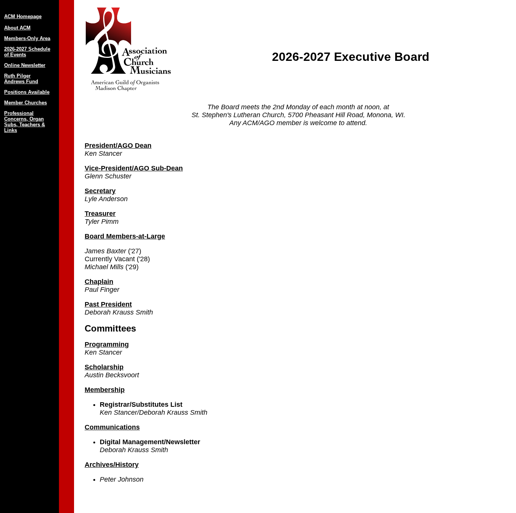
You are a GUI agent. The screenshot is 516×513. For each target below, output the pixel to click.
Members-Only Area (27, 38)
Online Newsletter (24, 65)
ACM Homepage (23, 16)
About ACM (17, 28)
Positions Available (26, 92)
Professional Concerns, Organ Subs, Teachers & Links (24, 121)
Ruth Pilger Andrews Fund (21, 78)
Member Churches (25, 102)
